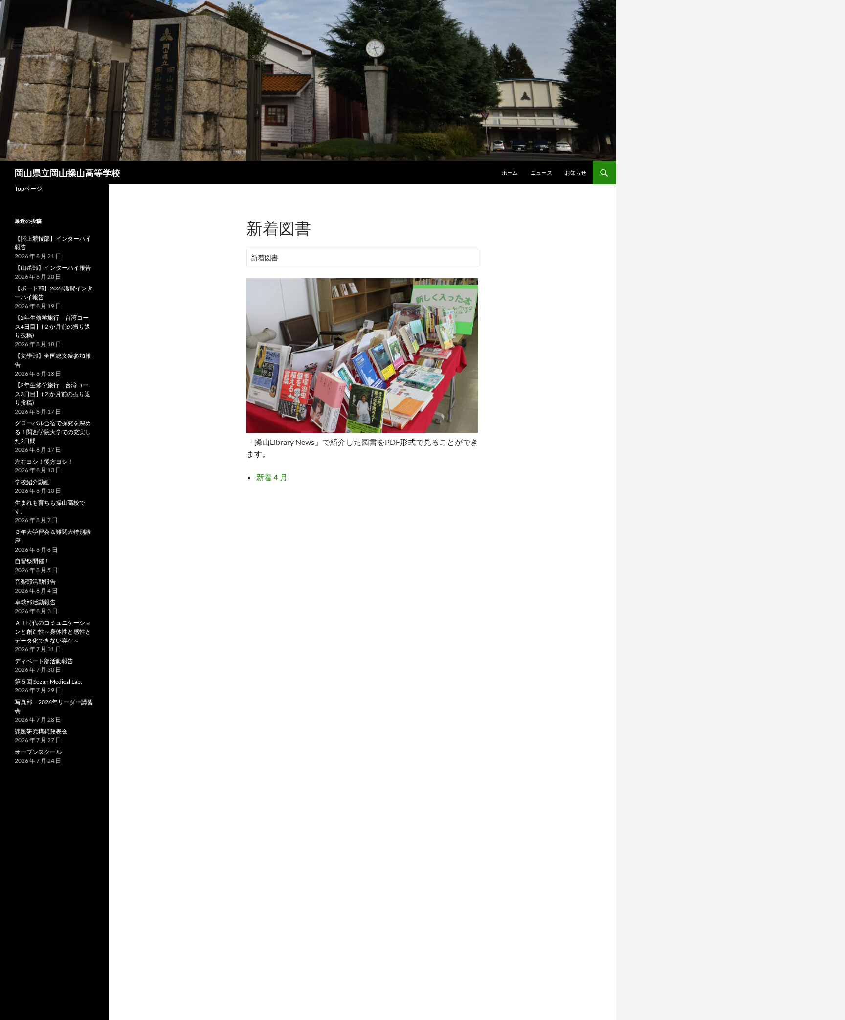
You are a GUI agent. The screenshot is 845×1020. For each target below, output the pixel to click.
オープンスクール (38, 751)
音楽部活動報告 (35, 581)
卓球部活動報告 (35, 602)
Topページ (28, 188)
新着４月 (272, 477)
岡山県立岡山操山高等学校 (67, 172)
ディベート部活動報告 (44, 661)
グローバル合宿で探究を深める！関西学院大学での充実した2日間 (53, 432)
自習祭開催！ (32, 561)
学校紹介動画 (32, 482)
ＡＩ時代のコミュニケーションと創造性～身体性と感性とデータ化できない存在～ (53, 631)
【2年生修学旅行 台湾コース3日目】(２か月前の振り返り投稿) (52, 393)
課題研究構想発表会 (41, 731)
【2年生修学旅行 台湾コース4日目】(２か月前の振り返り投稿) (52, 326)
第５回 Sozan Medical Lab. (48, 681)
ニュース (541, 172)
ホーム (510, 172)
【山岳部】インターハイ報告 (53, 267)
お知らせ (575, 172)
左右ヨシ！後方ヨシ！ (44, 461)
